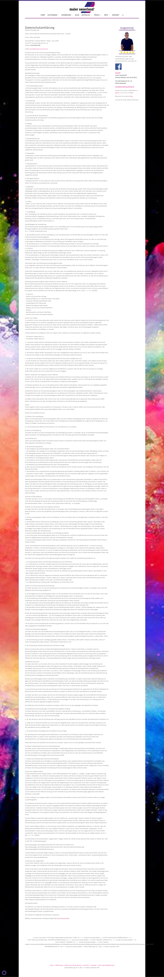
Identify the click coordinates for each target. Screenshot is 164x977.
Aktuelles (86, 15)
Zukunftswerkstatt (63, 918)
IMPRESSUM (59, 965)
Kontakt (115, 15)
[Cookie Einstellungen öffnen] (4, 974)
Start (43, 15)
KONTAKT (86, 965)
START (52, 965)
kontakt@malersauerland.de (39, 49)
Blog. (131, 96)
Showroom (66, 15)
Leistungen (52, 15)
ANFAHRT (94, 965)
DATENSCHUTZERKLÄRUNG (73, 965)
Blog (77, 15)
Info (106, 15)
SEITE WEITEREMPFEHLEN (106, 965)
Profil (97, 15)
